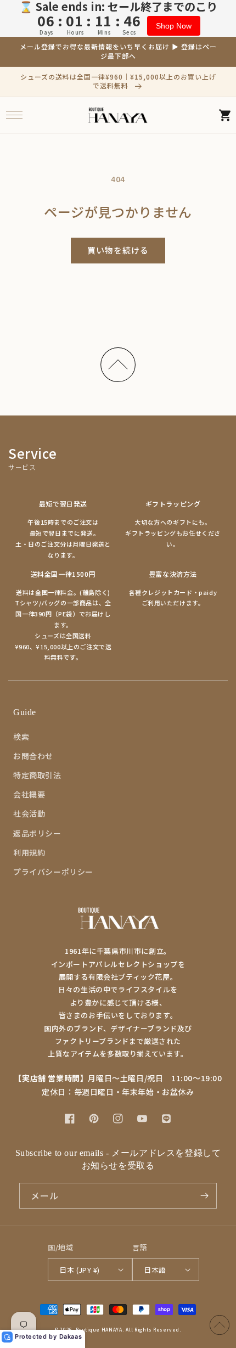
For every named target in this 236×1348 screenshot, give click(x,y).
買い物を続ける (118, 250)
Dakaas (70, 1336)
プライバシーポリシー (53, 871)
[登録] (204, 1196)
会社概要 (29, 794)
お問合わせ (33, 755)
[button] (14, 115)
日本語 (155, 1270)
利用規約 (29, 852)
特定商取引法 (37, 775)
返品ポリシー (37, 833)
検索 (21, 736)
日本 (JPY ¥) (79, 1270)
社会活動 (29, 813)
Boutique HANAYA (99, 1329)
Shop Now (174, 25)
